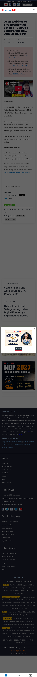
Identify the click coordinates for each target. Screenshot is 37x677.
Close (18, 349)
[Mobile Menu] (33, 10)
